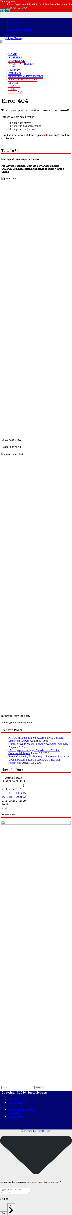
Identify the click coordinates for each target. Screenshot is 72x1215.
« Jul (4, 808)
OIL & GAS (15, 1116)
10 (6, 792)
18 (10, 796)
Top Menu (6, 35)
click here (48, 135)
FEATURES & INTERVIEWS (25, 76)
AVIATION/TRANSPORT (23, 63)
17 (6, 796)
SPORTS (13, 82)
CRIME (12, 88)
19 (13, 796)
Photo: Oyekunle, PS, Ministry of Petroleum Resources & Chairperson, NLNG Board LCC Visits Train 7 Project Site (38, 759)
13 (17, 792)
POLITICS (14, 73)
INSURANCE (16, 60)
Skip (3, 1213)
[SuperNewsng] (14, 38)
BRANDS (14, 85)
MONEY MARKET (18, 26)
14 (20, 792)
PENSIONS (15, 1112)
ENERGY (14, 70)
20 (17, 796)
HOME (12, 54)
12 (13, 792)
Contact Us (13, 19)
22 (24, 796)
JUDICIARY (15, 92)
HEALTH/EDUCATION (22, 79)
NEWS (12, 66)
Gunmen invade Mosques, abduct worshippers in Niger (38, 743)
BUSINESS (15, 57)
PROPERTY (16, 1119)
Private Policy (14, 22)
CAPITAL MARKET (19, 29)
